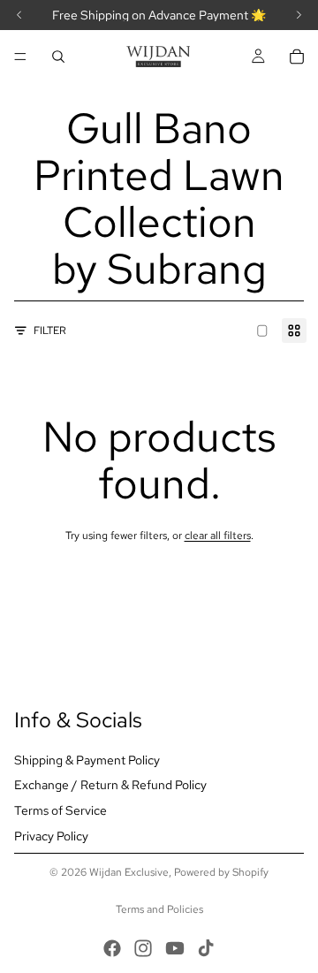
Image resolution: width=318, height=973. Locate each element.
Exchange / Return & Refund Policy (110, 786)
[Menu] (20, 56)
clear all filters (218, 535)
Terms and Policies (159, 909)
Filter (50, 330)
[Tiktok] (205, 948)
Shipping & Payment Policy (87, 760)
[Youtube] (175, 948)
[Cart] (296, 56)
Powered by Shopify (221, 872)
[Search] (58, 56)
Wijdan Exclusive (129, 872)
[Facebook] (112, 948)
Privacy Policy (51, 836)
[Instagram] (143, 948)
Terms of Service (60, 811)
